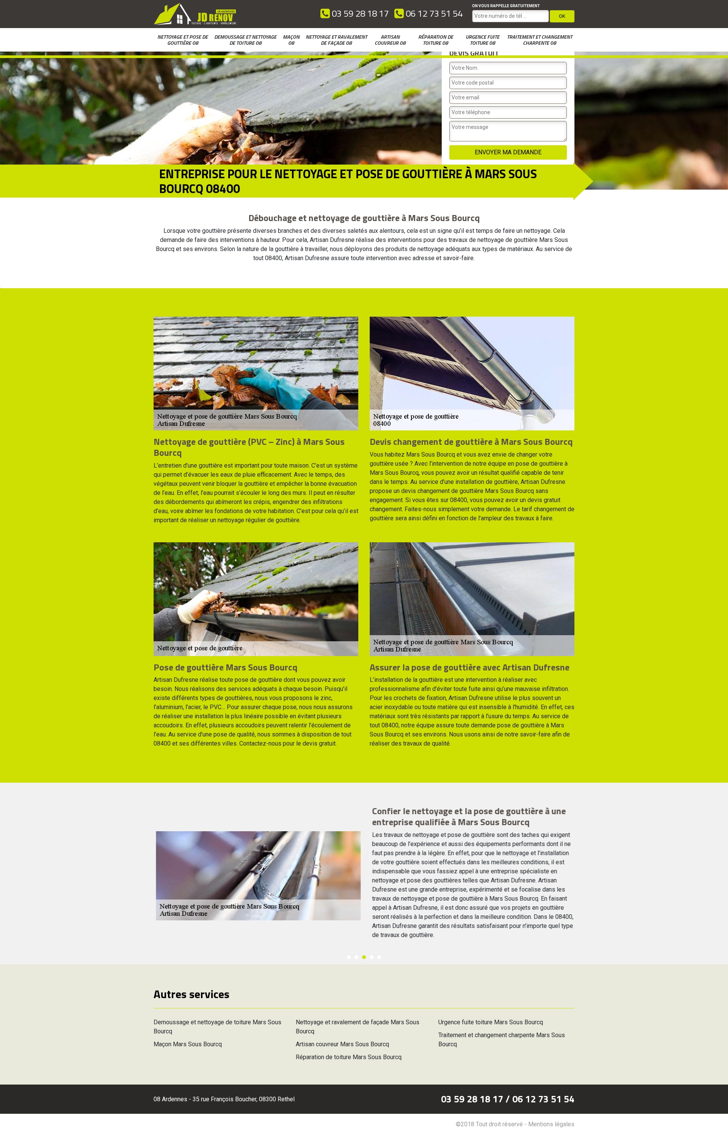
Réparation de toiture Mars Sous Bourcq (349, 1057)
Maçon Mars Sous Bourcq (188, 1044)
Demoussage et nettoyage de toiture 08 (245, 40)
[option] (364, 875)
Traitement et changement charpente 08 (539, 40)
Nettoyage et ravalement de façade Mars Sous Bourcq (357, 1027)
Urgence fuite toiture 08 (482, 40)
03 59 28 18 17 (359, 13)
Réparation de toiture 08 (435, 40)
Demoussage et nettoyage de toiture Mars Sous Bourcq (217, 1027)
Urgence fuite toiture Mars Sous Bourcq (490, 1022)
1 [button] (349, 957)
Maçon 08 (291, 40)
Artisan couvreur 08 (390, 40)
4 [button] (371, 957)
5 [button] (379, 957)
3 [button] (364, 957)
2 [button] (356, 957)
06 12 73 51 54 (433, 13)
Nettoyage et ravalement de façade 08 (336, 40)
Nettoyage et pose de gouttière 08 (182, 40)
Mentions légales (551, 1124)
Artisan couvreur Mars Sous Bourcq (342, 1044)
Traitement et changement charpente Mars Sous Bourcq (501, 1039)
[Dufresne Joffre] (195, 14)
